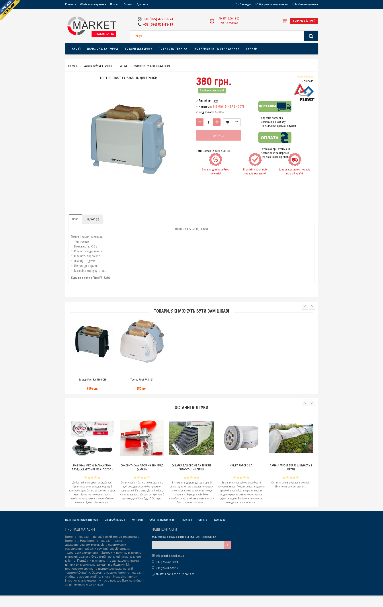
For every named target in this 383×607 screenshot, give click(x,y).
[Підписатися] (227, 545)
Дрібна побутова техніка (98, 65)
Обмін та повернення (93, 4)
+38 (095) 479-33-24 (158, 19)
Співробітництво (115, 519)
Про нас (115, 4)
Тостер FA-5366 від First (217, 151)
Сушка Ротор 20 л (241, 465)
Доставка (142, 4)
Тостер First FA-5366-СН (92, 379)
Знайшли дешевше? (212, 90)
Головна (73, 65)
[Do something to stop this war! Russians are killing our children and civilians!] (10, 10)
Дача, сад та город (102, 48)
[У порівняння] (236, 122)
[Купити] (82, 370)
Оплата (128, 4)
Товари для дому (138, 48)
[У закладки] (227, 122)
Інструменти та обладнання (216, 48)
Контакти (70, 4)
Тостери (122, 65)
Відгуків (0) (92, 219)
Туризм (251, 48)
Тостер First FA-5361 (141, 379)
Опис (75, 219)
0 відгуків (307, 81)
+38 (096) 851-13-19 (158, 24)
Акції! (76, 48)
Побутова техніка (173, 48)
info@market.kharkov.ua (170, 555)
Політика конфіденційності (81, 519)
